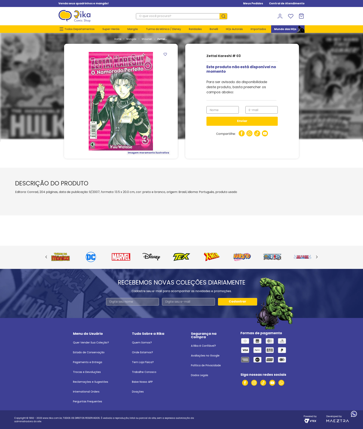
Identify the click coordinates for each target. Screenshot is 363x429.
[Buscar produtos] (225, 16)
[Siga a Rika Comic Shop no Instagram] (254, 383)
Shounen (147, 39)
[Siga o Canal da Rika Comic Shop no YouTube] (272, 383)
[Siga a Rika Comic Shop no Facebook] (245, 383)
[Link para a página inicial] (117, 39)
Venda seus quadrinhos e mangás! (83, 3)
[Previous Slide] (46, 257)
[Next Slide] (317, 257)
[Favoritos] (291, 16)
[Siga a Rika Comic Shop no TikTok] (263, 383)
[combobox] (181, 16)
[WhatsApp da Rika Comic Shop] (281, 383)
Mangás (131, 39)
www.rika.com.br (52, 418)
